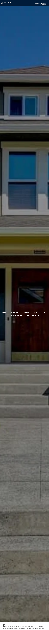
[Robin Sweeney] (8, 3)
